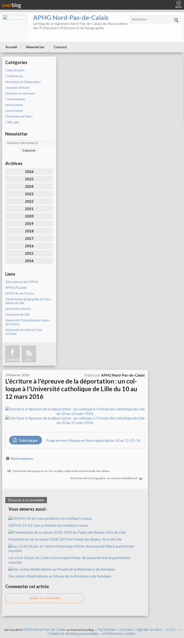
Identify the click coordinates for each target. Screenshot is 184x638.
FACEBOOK (12, 360)
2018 (29, 231)
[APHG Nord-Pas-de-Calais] (14, 26)
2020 (29, 216)
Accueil (11, 47)
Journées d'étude (17, 87)
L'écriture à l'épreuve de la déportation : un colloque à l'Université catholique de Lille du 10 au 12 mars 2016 (71, 388)
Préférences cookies (119, 634)
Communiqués (15, 99)
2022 (29, 201)
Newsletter (35, 47)
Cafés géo (12, 122)
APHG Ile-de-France (19, 293)
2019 (29, 223)
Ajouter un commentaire (44, 598)
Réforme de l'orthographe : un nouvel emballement (104, 478)
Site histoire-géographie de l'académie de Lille (28, 301)
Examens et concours (20, 93)
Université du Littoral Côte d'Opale (23, 332)
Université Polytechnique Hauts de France (27, 322)
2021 (29, 209)
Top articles (107, 629)
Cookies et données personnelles (73, 634)
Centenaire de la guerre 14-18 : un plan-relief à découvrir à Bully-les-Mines (61, 471)
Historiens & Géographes (23, 82)
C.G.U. (171, 629)
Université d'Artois (18, 309)
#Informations (22, 459)
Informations (14, 105)
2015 (29, 253)
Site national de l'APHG (21, 282)
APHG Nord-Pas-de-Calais (71, 17)
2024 (29, 186)
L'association (14, 110)
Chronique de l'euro (19, 116)
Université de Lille (17, 314)
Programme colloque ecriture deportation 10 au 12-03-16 (93, 440)
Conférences (14, 76)
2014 (29, 261)
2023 (29, 194)
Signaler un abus (150, 629)
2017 (29, 238)
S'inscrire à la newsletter (26, 500)
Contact (60, 47)
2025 (29, 179)
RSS (29, 360)
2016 (29, 246)
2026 (29, 171)
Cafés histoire (14, 70)
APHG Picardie (16, 287)
